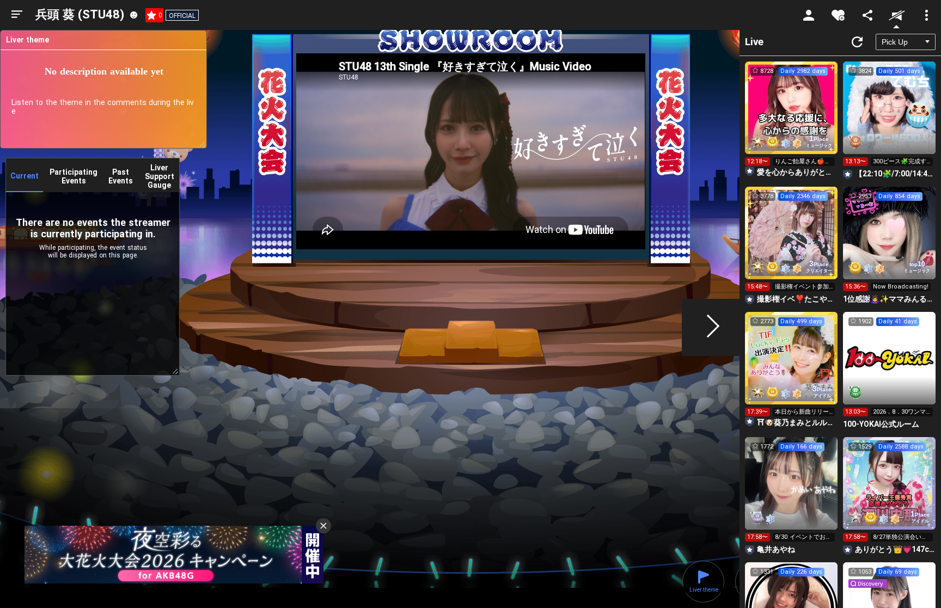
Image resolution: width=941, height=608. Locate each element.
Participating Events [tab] (73, 176)
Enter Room (791, 117)
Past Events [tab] (120, 176)
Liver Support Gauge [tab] (159, 176)
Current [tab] (24, 175)
